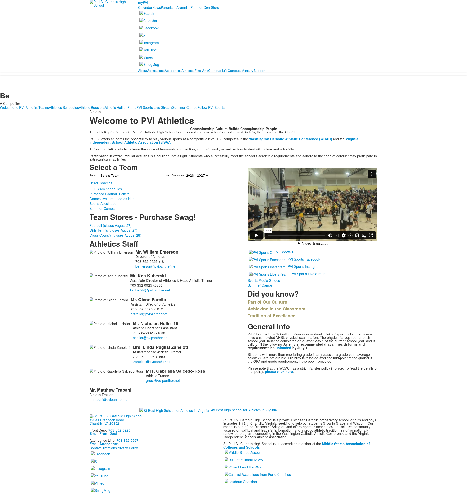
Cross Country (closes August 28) (115, 235)
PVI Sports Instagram (304, 266)
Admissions (156, 70)
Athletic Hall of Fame (120, 107)
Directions (109, 447)
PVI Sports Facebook (303, 259)
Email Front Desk (104, 433)
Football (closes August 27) (111, 225)
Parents (167, 7)
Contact (95, 447)
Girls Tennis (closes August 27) (113, 230)
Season (178, 175)
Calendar (145, 7)
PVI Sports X (284, 251)
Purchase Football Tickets (109, 193)
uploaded (283, 347)
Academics (173, 70)
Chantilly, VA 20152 (104, 423)
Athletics (187, 70)
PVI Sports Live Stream (154, 107)
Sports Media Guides (264, 280)
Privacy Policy (127, 447)
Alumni (181, 7)
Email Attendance (104, 443)
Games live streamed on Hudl (112, 198)
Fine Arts (201, 70)
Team (94, 175)
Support (259, 70)
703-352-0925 (119, 430)
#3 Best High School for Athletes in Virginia (244, 409)
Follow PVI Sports (211, 107)
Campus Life (218, 70)
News (156, 7)
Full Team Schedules (106, 188)
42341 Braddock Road (107, 419)
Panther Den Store (204, 7)
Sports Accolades (103, 203)
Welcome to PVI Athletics (19, 107)
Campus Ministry (240, 70)
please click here (279, 371)
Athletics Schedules (64, 107)
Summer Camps (184, 107)
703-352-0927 (127, 440)
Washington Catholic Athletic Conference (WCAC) (290, 138)
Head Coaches (101, 182)
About (142, 70)
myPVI (143, 2)
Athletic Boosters (92, 107)
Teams (43, 107)
